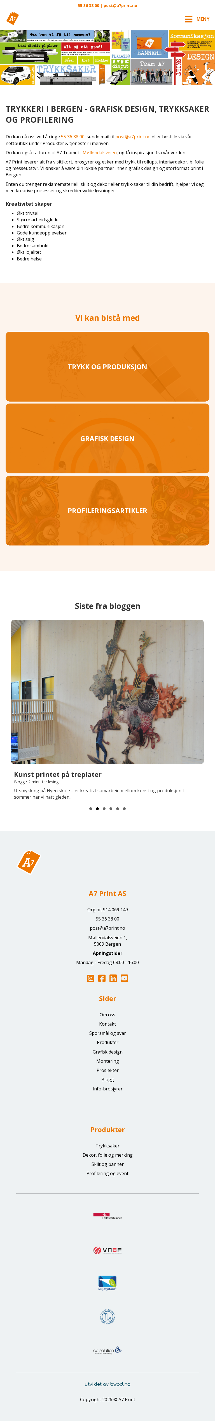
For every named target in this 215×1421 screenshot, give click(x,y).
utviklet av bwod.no (107, 1384)
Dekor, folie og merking (108, 1155)
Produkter (107, 1042)
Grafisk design (108, 1052)
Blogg (107, 1079)
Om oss (107, 1015)
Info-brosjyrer (108, 1089)
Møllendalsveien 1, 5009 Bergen (107, 940)
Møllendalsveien (100, 153)
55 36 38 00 (88, 5)
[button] (90, 809)
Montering (107, 1061)
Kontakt (107, 1024)
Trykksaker (107, 1146)
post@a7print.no (120, 5)
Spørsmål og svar (107, 1033)
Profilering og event (107, 1173)
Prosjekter (108, 1070)
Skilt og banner (108, 1164)
